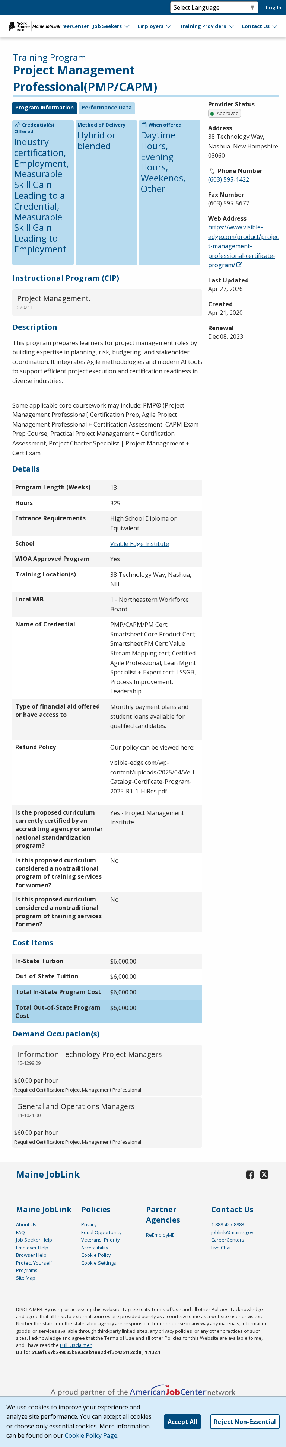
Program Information (44, 107)
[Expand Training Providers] (232, 26)
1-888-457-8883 (227, 1224)
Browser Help (31, 1255)
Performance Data (107, 107)
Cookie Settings (98, 1262)
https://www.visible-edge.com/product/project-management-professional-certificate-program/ (243, 246)
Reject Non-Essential (245, 1422)
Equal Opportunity (101, 1232)
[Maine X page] (264, 1174)
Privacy (88, 1224)
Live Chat (221, 1247)
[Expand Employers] (169, 26)
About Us (26, 1224)
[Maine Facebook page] (250, 1174)
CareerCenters (227, 1239)
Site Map (25, 1277)
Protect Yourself (34, 1262)
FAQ (20, 1232)
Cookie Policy (96, 1255)
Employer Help (32, 1247)
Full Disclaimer (76, 1345)
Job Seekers (107, 26)
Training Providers (202, 26)
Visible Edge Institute (139, 544)
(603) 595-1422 (228, 179)
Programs (27, 1270)
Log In (274, 7)
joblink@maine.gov (232, 1232)
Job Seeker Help (34, 1239)
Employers (150, 26)
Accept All (182, 1422)
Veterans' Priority (100, 1239)
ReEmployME (160, 1235)
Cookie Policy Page (91, 1435)
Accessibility (94, 1247)
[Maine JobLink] (34, 26)
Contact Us (256, 26)
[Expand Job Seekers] (127, 26)
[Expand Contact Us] (275, 26)
